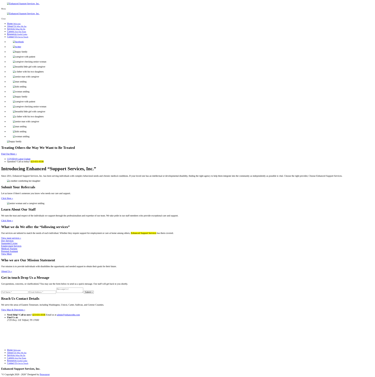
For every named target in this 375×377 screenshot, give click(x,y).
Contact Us (17, 36)
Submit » (89, 292)
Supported (9, 243)
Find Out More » (9, 154)
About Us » (6, 271)
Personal (9, 251)
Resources (17, 34)
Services (16, 29)
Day (7, 240)
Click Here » (7, 198)
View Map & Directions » (13, 310)
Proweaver (45, 374)
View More (6, 254)
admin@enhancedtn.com (68, 315)
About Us (17, 26)
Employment (11, 246)
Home (14, 23)
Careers (16, 31)
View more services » (11, 238)
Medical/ (9, 248)
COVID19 (18, 159)
